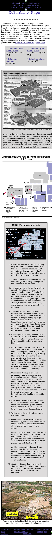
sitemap (29, 7)
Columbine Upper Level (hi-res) (35, 49)
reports (14, 7)
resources (18, 532)
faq (45, 532)
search (40, 532)
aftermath (33, 5)
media (21, 7)
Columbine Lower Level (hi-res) (15, 49)
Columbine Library (37, 59)
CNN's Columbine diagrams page (30, 43)
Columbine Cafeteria (11, 60)
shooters (24, 3)
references (18, 529)
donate (38, 7)
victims (15, 3)
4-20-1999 (23, 5)
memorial (27, 534)
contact (4, 534)
